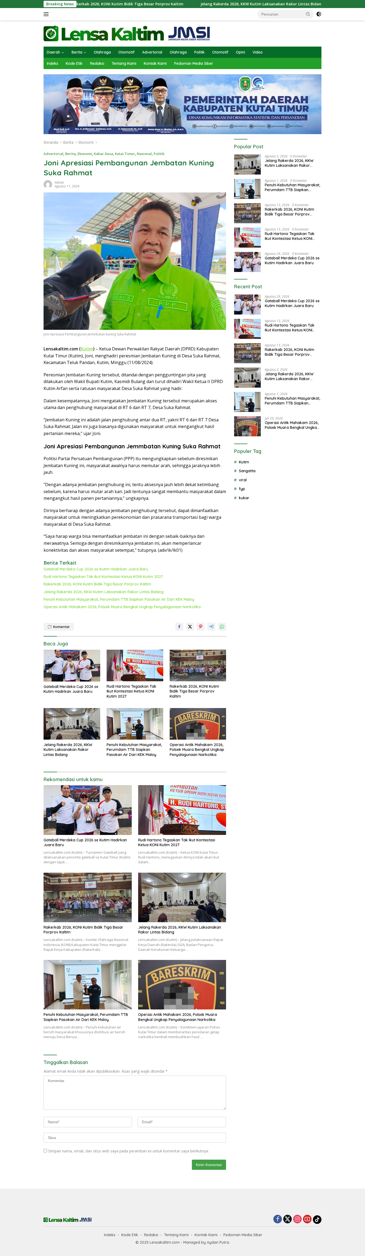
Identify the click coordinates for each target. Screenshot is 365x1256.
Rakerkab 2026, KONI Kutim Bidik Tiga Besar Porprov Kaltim (79, 4)
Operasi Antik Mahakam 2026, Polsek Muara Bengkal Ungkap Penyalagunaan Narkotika (122, 606)
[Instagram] (297, 1219)
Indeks (52, 63)
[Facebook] (277, 1219)
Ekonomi (84, 153)
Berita (77, 52)
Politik (199, 52)
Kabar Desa (103, 153)
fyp (242, 488)
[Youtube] (307, 1219)
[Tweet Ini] (190, 627)
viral (243, 480)
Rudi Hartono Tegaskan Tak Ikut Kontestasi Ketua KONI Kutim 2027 (103, 576)
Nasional (144, 153)
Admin (59, 182)
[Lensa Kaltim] (127, 33)
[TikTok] (317, 1219)
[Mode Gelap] (318, 14)
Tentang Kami (124, 63)
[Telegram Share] (211, 627)
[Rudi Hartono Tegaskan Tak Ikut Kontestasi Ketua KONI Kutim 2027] (135, 666)
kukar (244, 497)
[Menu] (47, 14)
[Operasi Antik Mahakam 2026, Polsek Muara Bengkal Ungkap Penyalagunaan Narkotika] (198, 724)
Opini (240, 52)
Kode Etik (74, 63)
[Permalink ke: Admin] (48, 184)
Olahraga (102, 52)
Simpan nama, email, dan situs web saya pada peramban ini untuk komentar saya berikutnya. (128, 1150)
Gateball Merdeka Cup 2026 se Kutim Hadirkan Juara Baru (96, 569)
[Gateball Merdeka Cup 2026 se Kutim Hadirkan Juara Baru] (72, 666)
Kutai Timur (125, 153)
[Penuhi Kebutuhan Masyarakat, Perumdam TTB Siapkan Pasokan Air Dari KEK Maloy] (135, 724)
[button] (308, 14)
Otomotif (126, 52)
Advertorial (152, 52)
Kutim (87, 349)
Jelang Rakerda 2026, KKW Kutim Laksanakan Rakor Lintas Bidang (213, 4)
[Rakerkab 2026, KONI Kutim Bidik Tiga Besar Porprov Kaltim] (198, 666)
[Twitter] (287, 1219)
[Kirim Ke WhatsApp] (222, 627)
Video (258, 52)
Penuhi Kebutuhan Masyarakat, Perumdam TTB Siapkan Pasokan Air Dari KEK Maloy (119, 599)
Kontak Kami (155, 63)
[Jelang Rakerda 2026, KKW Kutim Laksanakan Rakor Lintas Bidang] (72, 724)
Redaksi (97, 63)
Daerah (53, 52)
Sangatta (247, 470)
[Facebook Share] (179, 627)
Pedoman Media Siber (193, 63)
